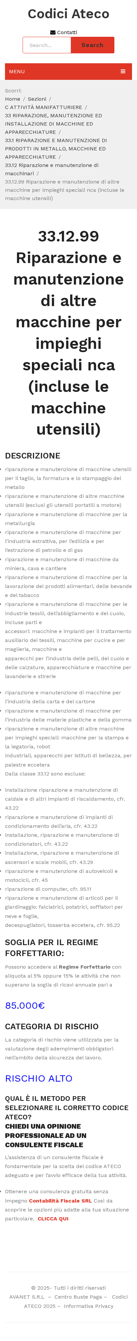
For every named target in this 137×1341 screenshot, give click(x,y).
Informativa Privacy (87, 1306)
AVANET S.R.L (27, 1297)
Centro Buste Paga (78, 1297)
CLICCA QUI (53, 1218)
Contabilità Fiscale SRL (60, 1201)
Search (92, 44)
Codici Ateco (68, 14)
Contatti (66, 32)
